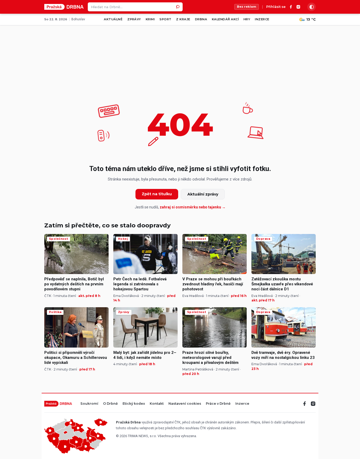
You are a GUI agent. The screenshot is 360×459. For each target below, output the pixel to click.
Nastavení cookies (184, 404)
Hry (247, 19)
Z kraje (183, 19)
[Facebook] (291, 7)
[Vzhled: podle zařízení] (311, 7)
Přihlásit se (276, 7)
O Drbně (110, 404)
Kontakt (157, 404)
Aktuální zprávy (202, 194)
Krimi (150, 19)
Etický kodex (134, 404)
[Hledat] (178, 6)
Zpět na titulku (157, 194)
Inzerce (262, 19)
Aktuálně (113, 19)
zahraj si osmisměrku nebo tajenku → (193, 207)
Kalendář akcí (225, 19)
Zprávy (134, 19)
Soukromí (89, 404)
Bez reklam (246, 6)
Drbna (201, 19)
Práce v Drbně (218, 404)
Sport (165, 19)
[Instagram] (298, 7)
